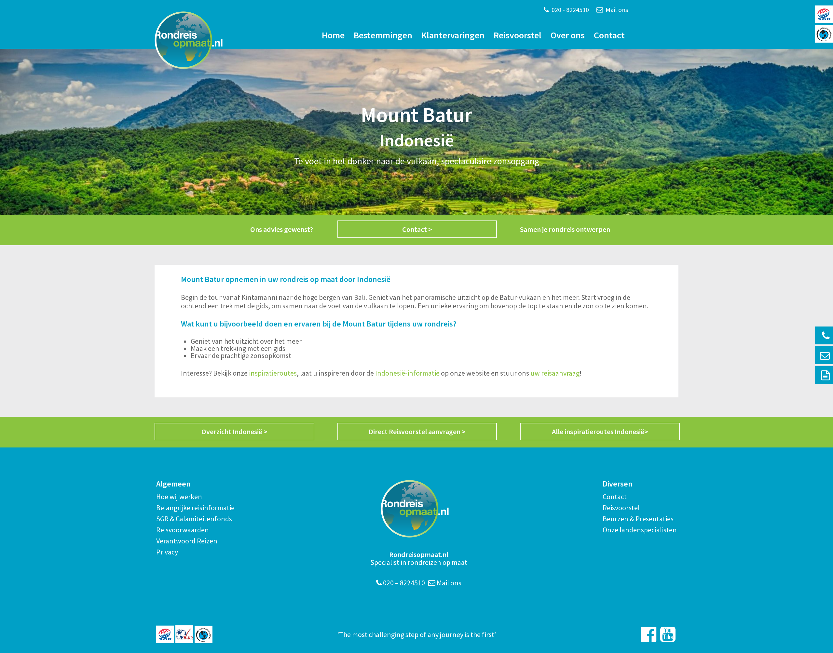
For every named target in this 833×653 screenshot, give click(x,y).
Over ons (568, 35)
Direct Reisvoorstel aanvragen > (417, 431)
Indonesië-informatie (407, 373)
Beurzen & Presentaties (638, 518)
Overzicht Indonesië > (234, 431)
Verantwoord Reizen (186, 540)
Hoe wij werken (179, 496)
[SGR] (165, 634)
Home (333, 35)
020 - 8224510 (569, 10)
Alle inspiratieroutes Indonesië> (600, 431)
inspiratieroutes (273, 373)
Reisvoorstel (517, 35)
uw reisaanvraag (555, 373)
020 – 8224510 (403, 582)
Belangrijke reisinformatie (195, 507)
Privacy (167, 551)
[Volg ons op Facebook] (649, 634)
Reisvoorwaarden (182, 529)
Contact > (417, 229)
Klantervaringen (453, 35)
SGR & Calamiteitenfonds (194, 518)
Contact (609, 35)
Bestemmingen (383, 35)
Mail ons (616, 10)
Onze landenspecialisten (640, 529)
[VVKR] (184, 634)
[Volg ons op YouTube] (668, 634)
